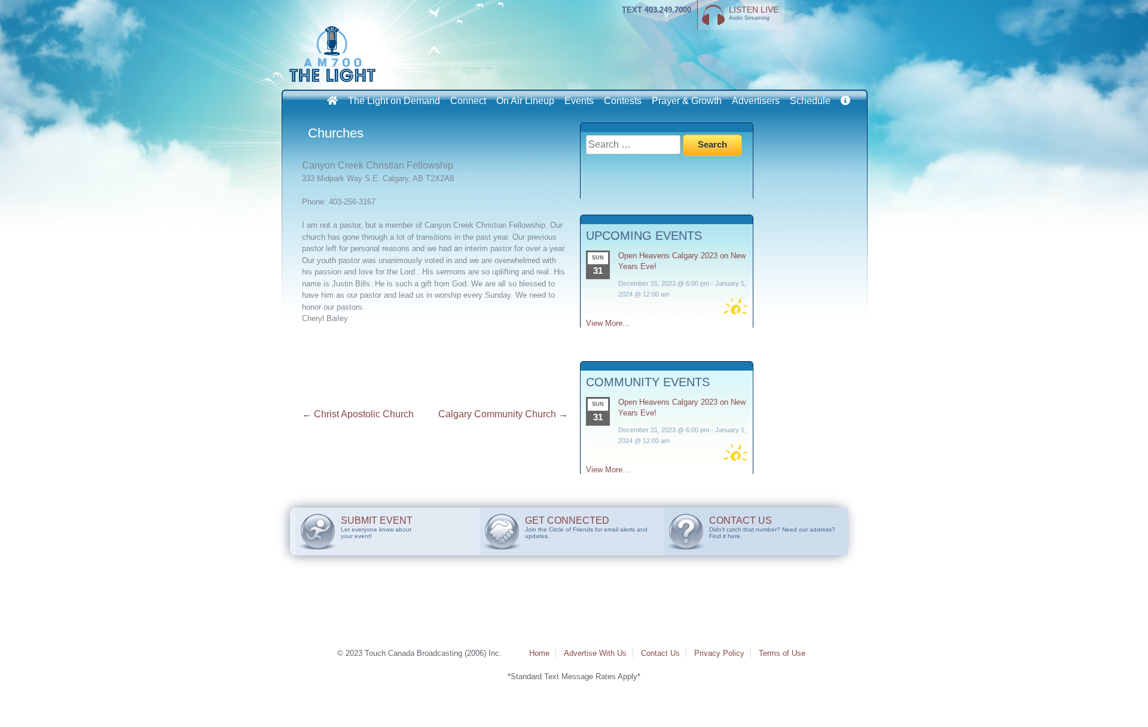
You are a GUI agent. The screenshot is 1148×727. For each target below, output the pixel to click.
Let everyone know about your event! (377, 527)
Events (579, 101)
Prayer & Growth (687, 101)
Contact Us (660, 653)
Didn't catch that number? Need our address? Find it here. (772, 527)
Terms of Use (782, 653)
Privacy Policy (719, 653)
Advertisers (756, 101)
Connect (468, 101)
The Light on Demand (394, 101)
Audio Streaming (753, 13)
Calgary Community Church (503, 414)
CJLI (335, 54)
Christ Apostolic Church (358, 414)
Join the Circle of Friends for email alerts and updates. (586, 527)
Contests (623, 101)
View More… (608, 323)
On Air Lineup (525, 101)
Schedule (810, 101)
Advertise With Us (595, 653)
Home (539, 653)
